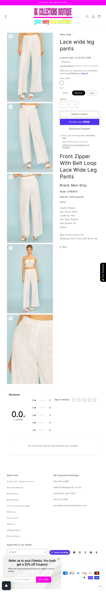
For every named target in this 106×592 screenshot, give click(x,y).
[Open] (6, 585)
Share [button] (64, 247)
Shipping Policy (14, 530)
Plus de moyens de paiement (79, 128)
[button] (6, 16)
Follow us (11, 512)
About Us (11, 524)
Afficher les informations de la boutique (76, 146)
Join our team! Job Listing (18, 506)
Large (92, 93)
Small (67, 93)
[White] (62, 83)
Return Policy (13, 494)
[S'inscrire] (45, 552)
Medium (78, 93)
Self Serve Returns (15, 487)
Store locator (12, 518)
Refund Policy (13, 500)
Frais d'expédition (67, 66)
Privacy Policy (13, 536)
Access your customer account (20, 481)
